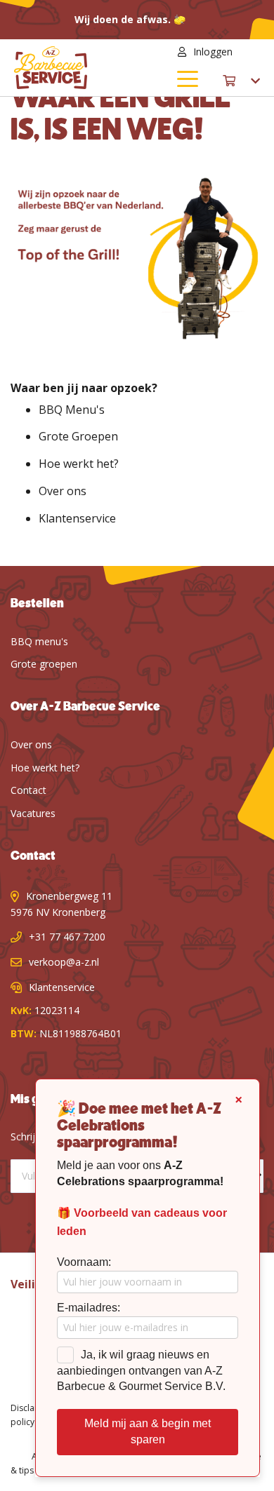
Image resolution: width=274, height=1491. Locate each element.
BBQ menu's (39, 641)
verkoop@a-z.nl (64, 962)
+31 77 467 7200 (67, 936)
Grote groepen (44, 663)
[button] (251, 52)
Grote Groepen (78, 436)
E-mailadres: (88, 1308)
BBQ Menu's (72, 409)
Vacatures (33, 813)
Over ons (62, 491)
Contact (28, 790)
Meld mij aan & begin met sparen (147, 1431)
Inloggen (213, 51)
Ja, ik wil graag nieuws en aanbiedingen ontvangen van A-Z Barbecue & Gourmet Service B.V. (141, 1371)
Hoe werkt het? (79, 463)
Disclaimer (32, 1408)
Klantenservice (77, 518)
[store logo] (75, 67)
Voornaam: (84, 1262)
